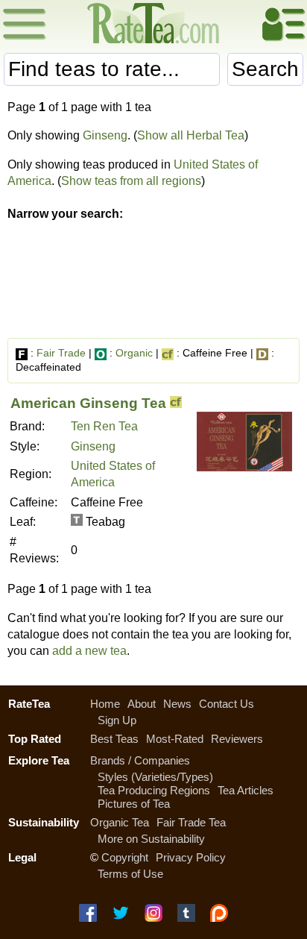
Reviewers (237, 738)
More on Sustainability (151, 838)
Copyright (124, 857)
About (141, 703)
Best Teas (114, 738)
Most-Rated (174, 738)
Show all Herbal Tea (190, 135)
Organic (134, 353)
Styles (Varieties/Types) (155, 776)
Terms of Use (130, 873)
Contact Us (226, 703)
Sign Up (117, 720)
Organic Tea (119, 822)
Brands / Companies (140, 760)
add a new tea (89, 650)
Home (105, 703)
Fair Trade (61, 353)
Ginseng (105, 135)
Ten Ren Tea (104, 426)
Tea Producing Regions (154, 790)
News (177, 703)
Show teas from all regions (131, 181)
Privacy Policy (191, 857)
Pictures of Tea (134, 803)
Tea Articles (245, 790)
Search (265, 69)
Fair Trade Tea (191, 822)
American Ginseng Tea (88, 403)
